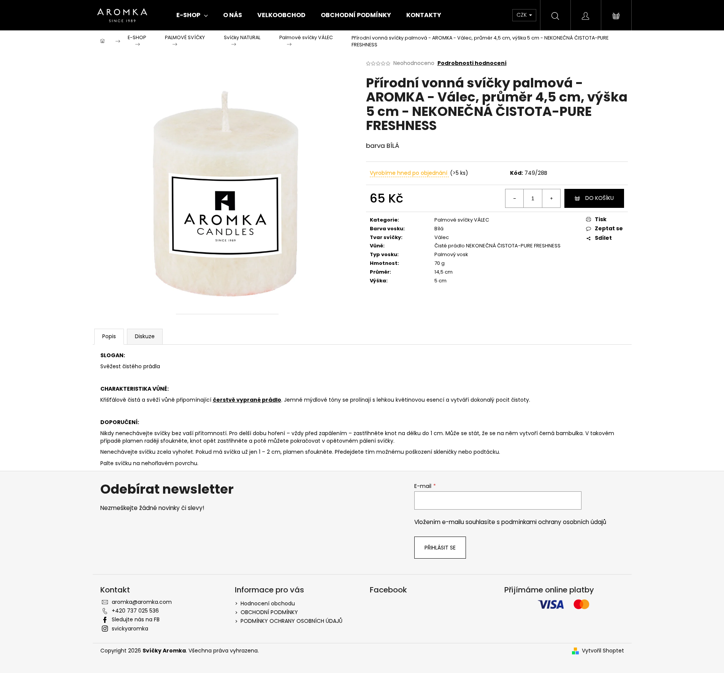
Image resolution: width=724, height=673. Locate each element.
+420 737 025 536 (135, 610)
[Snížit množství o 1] (514, 198)
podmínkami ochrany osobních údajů (553, 522)
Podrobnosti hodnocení (472, 63)
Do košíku (599, 198)
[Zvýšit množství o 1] (551, 198)
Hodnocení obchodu (268, 603)
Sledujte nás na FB (136, 619)
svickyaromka (130, 628)
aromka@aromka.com (142, 602)
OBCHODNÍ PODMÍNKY (269, 612)
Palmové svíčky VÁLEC (461, 219)
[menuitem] (192, 15)
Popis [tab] (109, 336)
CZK (522, 15)
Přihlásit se (440, 547)
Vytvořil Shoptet (603, 650)
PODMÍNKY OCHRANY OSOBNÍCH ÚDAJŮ (291, 621)
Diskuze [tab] (145, 336)
